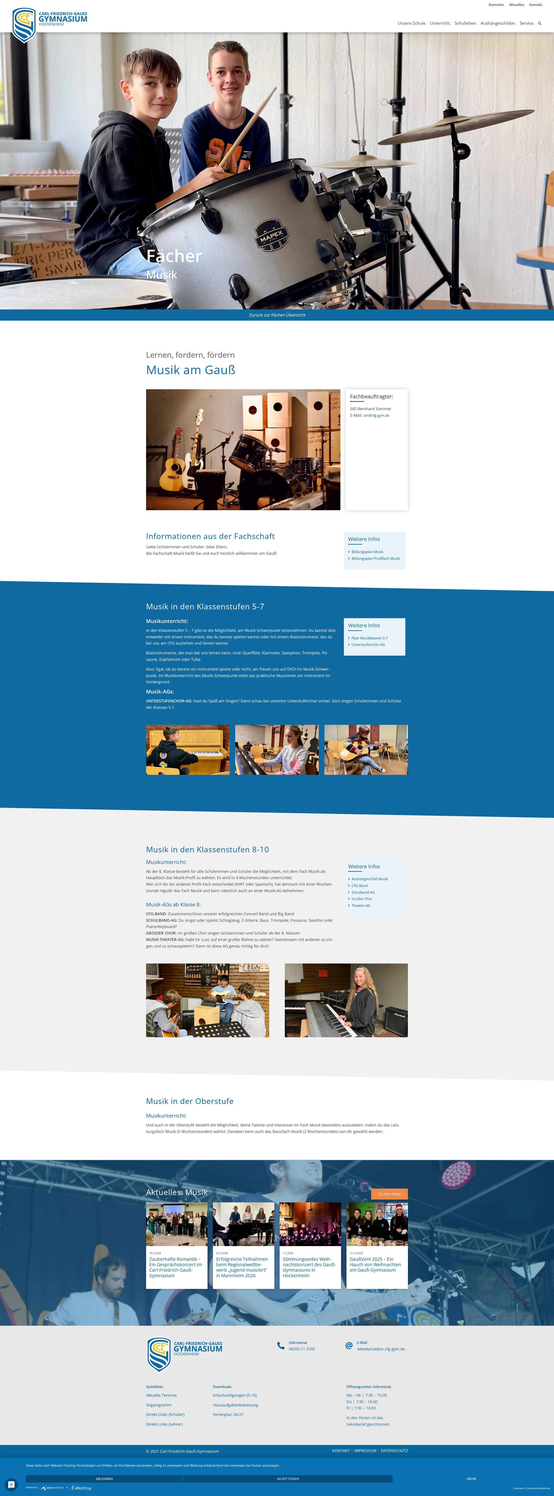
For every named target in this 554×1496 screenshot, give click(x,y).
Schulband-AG (363, 892)
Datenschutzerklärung (538, 1488)
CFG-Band (360, 885)
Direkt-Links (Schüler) (165, 1414)
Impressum (519, 1488)
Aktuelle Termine (161, 1395)
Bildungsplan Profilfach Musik (376, 558)
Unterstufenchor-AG (368, 644)
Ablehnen (104, 1479)
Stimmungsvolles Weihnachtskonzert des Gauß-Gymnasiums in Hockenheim (309, 1267)
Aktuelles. (517, 4)
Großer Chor (362, 898)
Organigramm (159, 1405)
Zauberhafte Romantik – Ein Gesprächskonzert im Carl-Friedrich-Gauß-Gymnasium (175, 1267)
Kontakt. (536, 4)
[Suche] (539, 19)
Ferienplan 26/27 (228, 1414)
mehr (471, 1479)
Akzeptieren (288, 1479)
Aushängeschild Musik (370, 879)
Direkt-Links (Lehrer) (164, 1424)
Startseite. (497, 4)
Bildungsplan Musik (367, 551)
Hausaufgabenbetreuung (235, 1405)
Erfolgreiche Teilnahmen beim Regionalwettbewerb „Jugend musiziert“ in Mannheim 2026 (242, 1267)
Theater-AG (361, 905)
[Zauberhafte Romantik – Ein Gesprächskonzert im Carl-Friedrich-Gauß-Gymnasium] (177, 1224)
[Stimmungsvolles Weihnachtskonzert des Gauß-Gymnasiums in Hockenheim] (310, 1224)
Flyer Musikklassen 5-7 (370, 638)
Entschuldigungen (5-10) (235, 1395)
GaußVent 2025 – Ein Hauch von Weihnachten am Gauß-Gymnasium (375, 1264)
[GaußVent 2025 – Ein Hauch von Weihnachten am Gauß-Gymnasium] (377, 1224)
